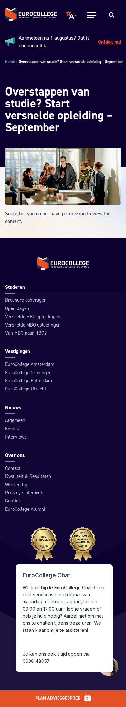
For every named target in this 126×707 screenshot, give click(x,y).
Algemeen (15, 421)
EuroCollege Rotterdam (28, 381)
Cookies (13, 501)
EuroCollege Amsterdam (29, 364)
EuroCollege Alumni (25, 509)
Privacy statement (23, 493)
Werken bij (16, 485)
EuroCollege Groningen (28, 373)
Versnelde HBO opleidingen (32, 317)
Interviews (16, 437)
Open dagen (17, 309)
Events (12, 429)
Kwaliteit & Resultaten (28, 476)
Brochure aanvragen (26, 300)
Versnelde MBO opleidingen (33, 325)
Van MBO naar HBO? (26, 333)
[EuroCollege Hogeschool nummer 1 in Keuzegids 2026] (63, 544)
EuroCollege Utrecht (25, 389)
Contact (13, 468)
